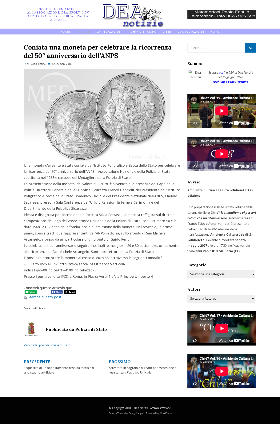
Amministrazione (160, 408)
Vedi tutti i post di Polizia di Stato (47, 345)
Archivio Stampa (141, 31)
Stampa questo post (45, 297)
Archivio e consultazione (230, 82)
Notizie (83, 31)
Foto (215, 31)
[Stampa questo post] (25, 297)
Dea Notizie (141, 408)
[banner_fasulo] (221, 14)
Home (65, 31)
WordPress (166, 413)
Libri (167, 31)
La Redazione (108, 31)
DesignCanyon (136, 413)
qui (221, 72)
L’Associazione (191, 31)
